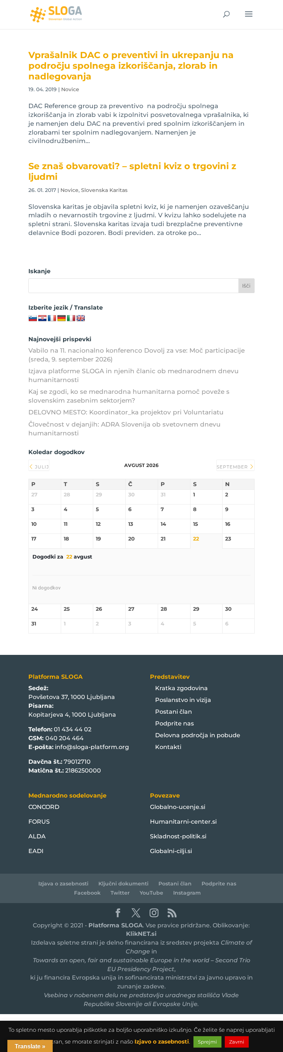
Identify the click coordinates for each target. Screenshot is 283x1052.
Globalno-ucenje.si (177, 806)
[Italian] (71, 318)
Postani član (173, 711)
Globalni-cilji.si (171, 851)
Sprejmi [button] (207, 1042)
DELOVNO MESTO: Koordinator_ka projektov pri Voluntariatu (126, 412)
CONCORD (43, 806)
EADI (35, 851)
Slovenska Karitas (104, 190)
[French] (52, 318)
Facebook (87, 892)
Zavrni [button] (236, 1042)
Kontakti (168, 746)
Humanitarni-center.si (183, 821)
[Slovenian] (32, 318)
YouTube (151, 892)
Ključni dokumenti (123, 883)
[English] (80, 318)
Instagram (187, 892)
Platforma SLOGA (115, 925)
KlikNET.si (141, 933)
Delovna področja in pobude (197, 735)
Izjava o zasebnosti (63, 883)
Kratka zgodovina (181, 688)
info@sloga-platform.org (92, 746)
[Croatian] (42, 318)
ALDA (37, 836)
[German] (61, 318)
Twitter (120, 892)
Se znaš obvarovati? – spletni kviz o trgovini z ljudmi (132, 171)
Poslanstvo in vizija (183, 699)
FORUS (39, 821)
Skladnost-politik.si (178, 836)
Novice (70, 89)
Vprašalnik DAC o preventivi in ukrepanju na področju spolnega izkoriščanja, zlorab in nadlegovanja (131, 66)
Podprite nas (174, 723)
